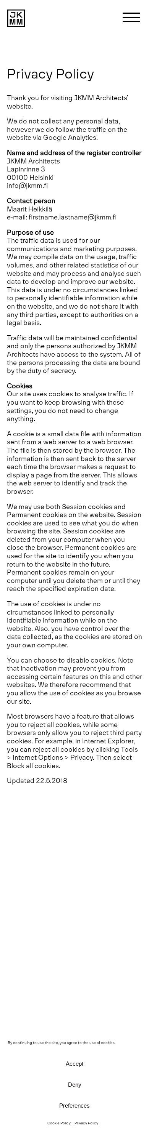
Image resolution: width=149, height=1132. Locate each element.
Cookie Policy (59, 1123)
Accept (74, 1063)
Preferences (74, 1105)
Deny (74, 1084)
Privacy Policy (86, 1123)
